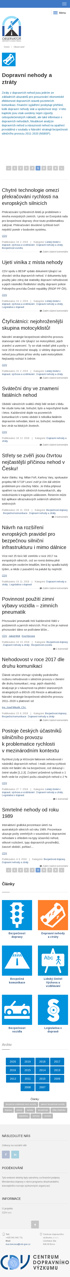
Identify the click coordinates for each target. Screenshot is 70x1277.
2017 (57, 1061)
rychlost (47, 1116)
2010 (42, 1078)
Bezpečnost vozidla (12, 248)
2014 (42, 1070)
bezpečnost (43, 1110)
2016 (13, 1070)
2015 (27, 1070)
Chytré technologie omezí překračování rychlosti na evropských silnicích (30, 196)
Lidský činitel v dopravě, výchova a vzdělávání (31, 243)
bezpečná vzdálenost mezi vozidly (21, 1104)
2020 (13, 1061)
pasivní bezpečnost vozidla (53, 1104)
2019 (27, 1061)
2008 (27, 1087)
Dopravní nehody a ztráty (49, 245)
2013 (57, 1070)
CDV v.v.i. (7, 1212)
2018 (42, 1061)
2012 (13, 1078)
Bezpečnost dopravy (57, 510)
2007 (42, 1087)
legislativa (23, 1116)
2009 (57, 1078)
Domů (7, 47)
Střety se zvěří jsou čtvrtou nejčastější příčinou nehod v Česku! (33, 462)
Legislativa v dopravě (13, 307)
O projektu (7, 1208)
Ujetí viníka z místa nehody (32, 262)
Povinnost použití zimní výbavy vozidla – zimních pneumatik (30, 605)
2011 (28, 1078)
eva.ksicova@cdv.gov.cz (18, 1244)
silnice (19, 1110)
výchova (35, 1116)
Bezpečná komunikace (15, 513)
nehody (30, 1110)
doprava (8, 1110)
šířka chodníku (58, 1110)
